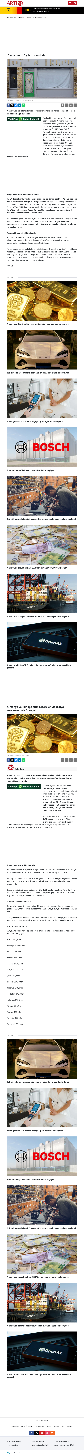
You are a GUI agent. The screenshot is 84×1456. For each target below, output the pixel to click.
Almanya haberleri (15, 1441)
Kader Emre (19, 769)
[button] (66, 105)
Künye (23, 1426)
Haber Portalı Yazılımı (17, 1453)
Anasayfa (12, 18)
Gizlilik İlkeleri (40, 1426)
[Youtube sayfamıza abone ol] (42, 1433)
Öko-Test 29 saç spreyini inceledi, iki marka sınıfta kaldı (46, 10)
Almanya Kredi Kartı (61, 1441)
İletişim (30, 1426)
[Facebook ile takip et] (31, 1433)
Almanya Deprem (15, 1445)
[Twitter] (12, 105)
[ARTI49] (15, 3)
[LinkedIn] (19, 105)
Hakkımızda (15, 1426)
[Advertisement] (42, 36)
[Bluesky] (16, 105)
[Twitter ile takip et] (36, 1433)
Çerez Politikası (66, 1426)
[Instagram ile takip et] (47, 1433)
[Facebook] (8, 105)
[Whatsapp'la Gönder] (23, 105)
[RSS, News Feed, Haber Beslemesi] (52, 1433)
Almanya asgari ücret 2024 (64, 1445)
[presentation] (14, 10)
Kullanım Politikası (53, 1426)
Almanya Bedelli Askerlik (40, 1445)
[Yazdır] (62, 105)
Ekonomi (21, 18)
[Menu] (70, 3)
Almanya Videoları (38, 1441)
